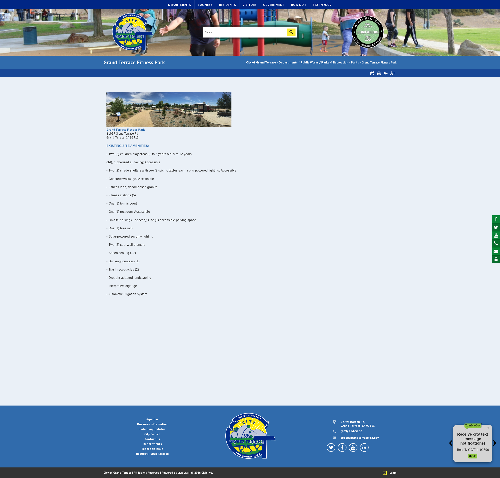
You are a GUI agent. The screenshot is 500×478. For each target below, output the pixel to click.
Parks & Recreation (334, 62)
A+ (392, 73)
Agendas (152, 419)
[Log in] (496, 259)
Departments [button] (152, 444)
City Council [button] (152, 434)
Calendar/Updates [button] (152, 429)
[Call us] (496, 243)
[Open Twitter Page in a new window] (496, 227)
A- (386, 73)
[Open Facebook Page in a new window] (496, 219)
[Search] (291, 32)
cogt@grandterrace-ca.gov (360, 438)
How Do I (298, 5)
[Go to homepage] (132, 32)
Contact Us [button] (152, 439)
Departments (179, 5)
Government (274, 5)
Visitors (250, 5)
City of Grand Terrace (261, 62)
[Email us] (496, 251)
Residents (227, 5)
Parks (355, 62)
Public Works (310, 62)
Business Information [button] (152, 424)
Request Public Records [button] (152, 454)
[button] (372, 73)
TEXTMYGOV (322, 5)
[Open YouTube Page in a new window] (496, 235)
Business (205, 5)
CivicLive (183, 472)
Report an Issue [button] (152, 449)
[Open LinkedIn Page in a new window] (364, 447)
